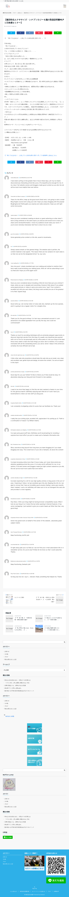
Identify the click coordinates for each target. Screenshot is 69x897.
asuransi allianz (14, 300)
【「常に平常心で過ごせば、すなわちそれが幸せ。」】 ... (24, 628)
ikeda (15, 26)
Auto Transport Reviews (16, 532)
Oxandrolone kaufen (15, 498)
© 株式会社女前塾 (28, 894)
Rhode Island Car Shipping (17, 279)
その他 (6, 654)
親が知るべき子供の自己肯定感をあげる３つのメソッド (19, 690)
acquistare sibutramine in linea (18, 459)
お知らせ (7, 651)
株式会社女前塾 (7, 12)
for (11, 246)
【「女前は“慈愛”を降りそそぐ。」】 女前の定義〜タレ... (52, 628)
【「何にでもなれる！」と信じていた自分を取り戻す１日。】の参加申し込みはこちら (30, 155)
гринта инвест (14, 215)
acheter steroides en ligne (17, 477)
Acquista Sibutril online (16, 403)
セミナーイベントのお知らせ (38, 891)
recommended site (15, 544)
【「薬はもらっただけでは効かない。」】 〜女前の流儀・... (53, 618)
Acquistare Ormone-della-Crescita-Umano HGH (22, 517)
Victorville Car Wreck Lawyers (18, 196)
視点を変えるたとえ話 (10, 659)
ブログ (6, 656)
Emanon (42, 894)
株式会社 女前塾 (10, 716)
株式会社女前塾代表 (24, 891)
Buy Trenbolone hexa (16, 444)
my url (12, 332)
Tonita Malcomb (14, 177)
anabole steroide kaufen (16, 415)
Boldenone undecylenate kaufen (18, 561)
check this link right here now (17, 355)
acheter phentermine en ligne (17, 371)
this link (12, 386)
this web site (14, 315)
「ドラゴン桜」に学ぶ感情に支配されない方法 (17, 682)
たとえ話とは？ (13, 891)
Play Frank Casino (15, 573)
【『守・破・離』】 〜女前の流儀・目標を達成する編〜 (23, 618)
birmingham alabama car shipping (18, 430)
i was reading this (15, 263)
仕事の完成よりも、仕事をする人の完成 (15, 685)
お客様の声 (56, 891)
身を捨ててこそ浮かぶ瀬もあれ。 (13, 688)
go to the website (15, 234)
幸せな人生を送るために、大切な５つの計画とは (17, 680)
